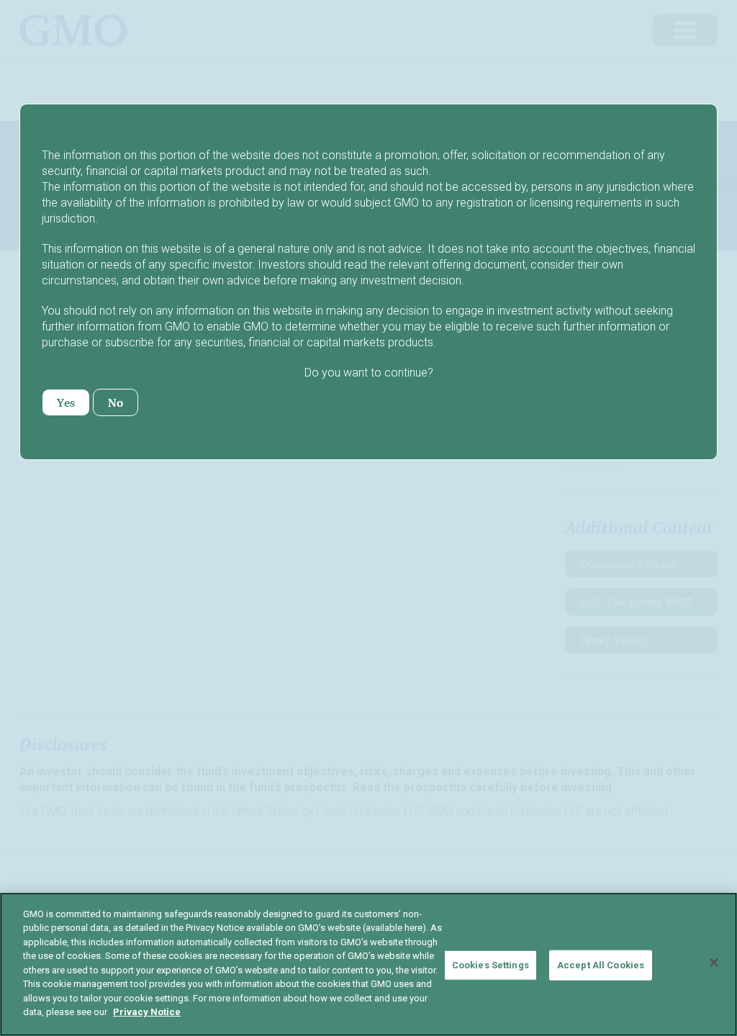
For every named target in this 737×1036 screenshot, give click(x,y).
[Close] (714, 962)
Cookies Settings (490, 965)
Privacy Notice (147, 1011)
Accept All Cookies (600, 965)
